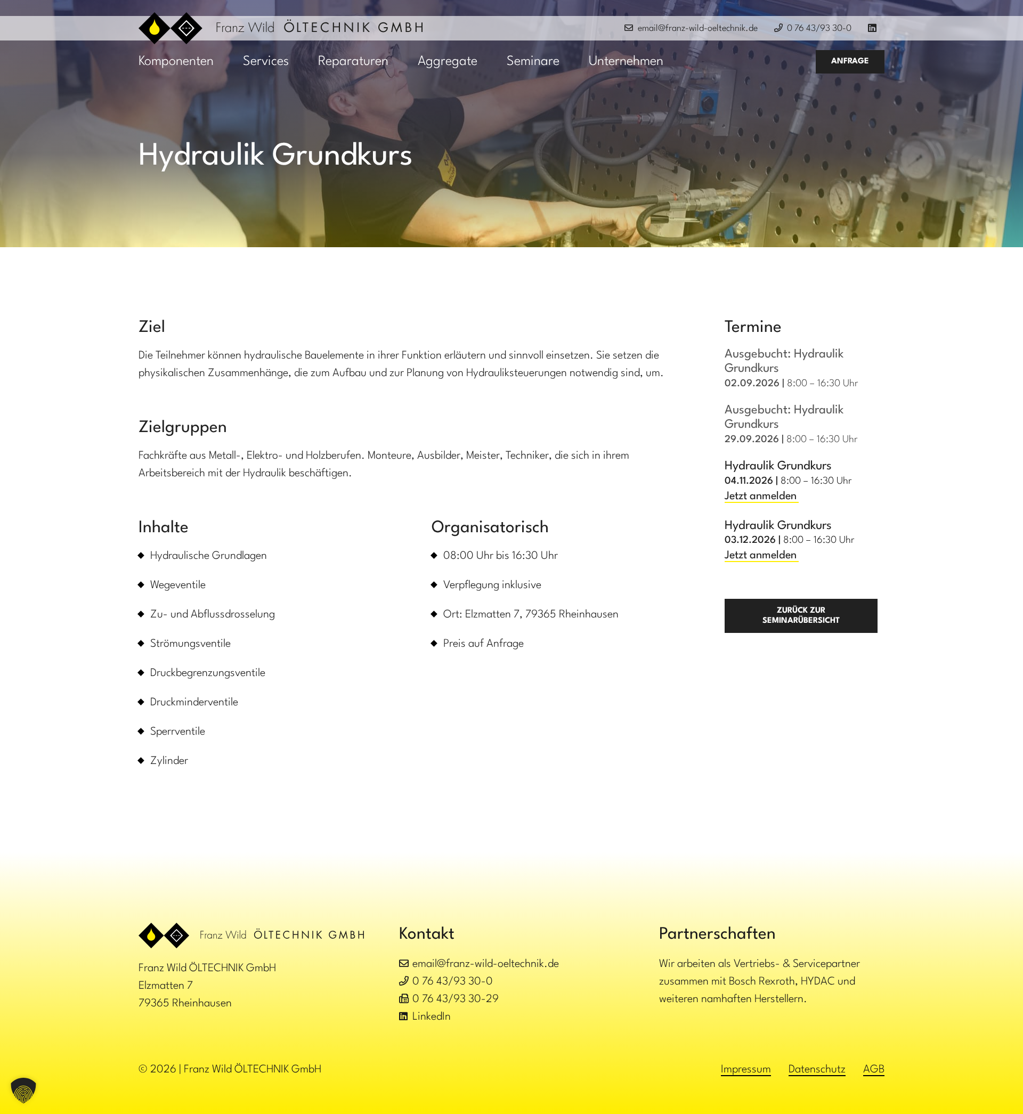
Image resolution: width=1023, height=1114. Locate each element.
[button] (226, 61)
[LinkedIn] (876, 28)
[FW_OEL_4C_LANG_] (281, 28)
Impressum (746, 1069)
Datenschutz (817, 1069)
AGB (873, 1069)
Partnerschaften (717, 934)
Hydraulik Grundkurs (778, 466)
